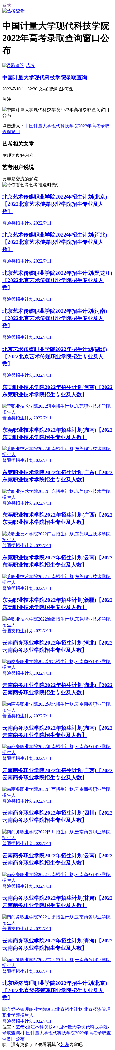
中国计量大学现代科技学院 (81, 1027)
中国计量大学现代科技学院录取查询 (44, 77)
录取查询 (11, 1032)
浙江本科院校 (39, 1027)
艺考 (20, 1027)
